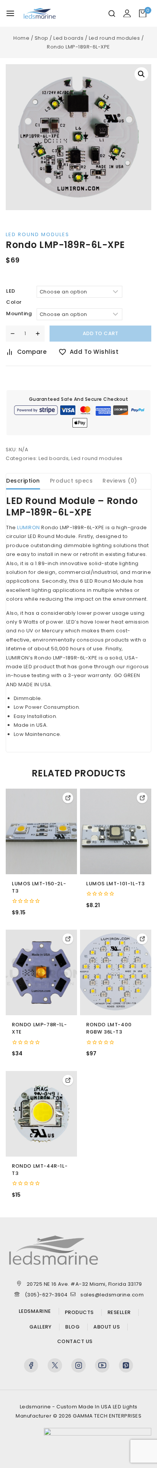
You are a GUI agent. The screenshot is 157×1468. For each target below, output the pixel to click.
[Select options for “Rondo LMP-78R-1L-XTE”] (67, 938)
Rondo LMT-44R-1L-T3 (39, 1170)
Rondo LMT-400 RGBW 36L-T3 (109, 1028)
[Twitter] (55, 1365)
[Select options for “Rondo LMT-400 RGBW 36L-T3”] (142, 938)
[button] (141, 74)
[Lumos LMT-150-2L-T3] (41, 831)
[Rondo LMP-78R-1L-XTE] (41, 972)
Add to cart (101, 333)
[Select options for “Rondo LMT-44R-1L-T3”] (67, 1080)
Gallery (40, 1327)
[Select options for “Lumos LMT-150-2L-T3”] (67, 797)
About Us (106, 1327)
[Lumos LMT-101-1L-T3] (115, 831)
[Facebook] (31, 1365)
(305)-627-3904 (46, 1294)
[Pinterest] (126, 1365)
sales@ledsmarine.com (112, 1294)
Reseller (119, 1312)
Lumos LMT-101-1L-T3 (115, 883)
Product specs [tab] (71, 480)
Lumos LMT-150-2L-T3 (39, 887)
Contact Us (75, 1341)
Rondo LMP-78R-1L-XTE (39, 1028)
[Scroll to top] (138, 1452)
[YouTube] (102, 1365)
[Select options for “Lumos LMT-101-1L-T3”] (142, 797)
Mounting (19, 313)
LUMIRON (28, 527)
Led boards (53, 458)
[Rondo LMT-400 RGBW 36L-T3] (115, 972)
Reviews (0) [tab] (120, 480)
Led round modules (37, 234)
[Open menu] (10, 13)
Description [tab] (23, 480)
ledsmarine (35, 1311)
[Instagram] (78, 1365)
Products (79, 1312)
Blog (72, 1327)
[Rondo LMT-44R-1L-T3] (41, 1114)
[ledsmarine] (43, 13)
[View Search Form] (112, 14)
